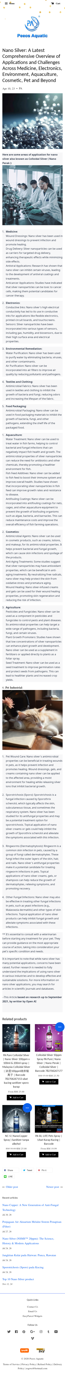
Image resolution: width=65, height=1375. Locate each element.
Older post (12, 1187)
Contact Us (32, 1306)
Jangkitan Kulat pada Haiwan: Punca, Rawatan (29, 1255)
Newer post (52, 1187)
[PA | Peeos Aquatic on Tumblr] (48, 1332)
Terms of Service (11, 1364)
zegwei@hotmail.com (36, 1368)
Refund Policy (45, 1364)
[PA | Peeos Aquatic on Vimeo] (32, 1338)
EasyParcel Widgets (32, 1315)
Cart (57, 3)
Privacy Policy (28, 1364)
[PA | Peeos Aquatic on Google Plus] (32, 1332)
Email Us (32, 1311)
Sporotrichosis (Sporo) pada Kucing (23, 1267)
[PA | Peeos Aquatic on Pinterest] (24, 1332)
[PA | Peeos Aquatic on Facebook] (16, 1332)
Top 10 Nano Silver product (18, 1279)
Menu (11, 3)
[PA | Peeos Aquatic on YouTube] (56, 1332)
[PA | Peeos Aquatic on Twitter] (9, 1332)
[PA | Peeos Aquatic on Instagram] (41, 1332)
